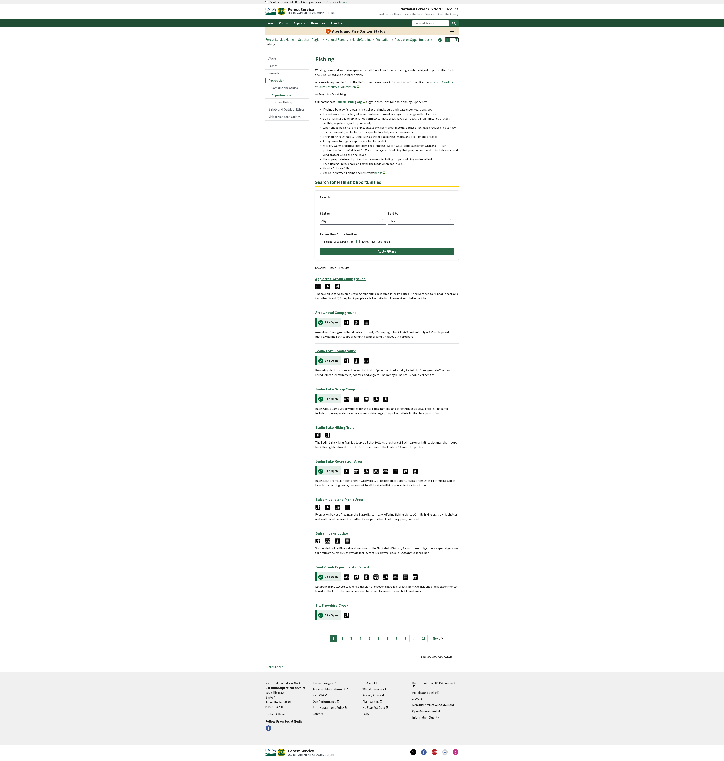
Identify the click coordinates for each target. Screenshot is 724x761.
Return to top (274, 667)
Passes (272, 66)
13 (424, 638)
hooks (378, 173)
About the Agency (448, 14)
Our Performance (324, 702)
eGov (415, 699)
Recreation (276, 80)
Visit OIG (318, 695)
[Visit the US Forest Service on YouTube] (434, 752)
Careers (318, 714)
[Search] (454, 23)
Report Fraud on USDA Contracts (434, 683)
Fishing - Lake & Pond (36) (338, 241)
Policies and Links (424, 693)
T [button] (447, 40)
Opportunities (281, 95)
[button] (439, 39)
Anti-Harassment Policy (329, 708)
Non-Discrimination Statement (433, 705)
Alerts (272, 58)
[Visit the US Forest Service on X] (413, 752)
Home (269, 23)
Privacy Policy (371, 695)
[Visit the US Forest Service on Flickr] (445, 752)
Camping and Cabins (285, 88)
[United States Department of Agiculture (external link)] (271, 11)
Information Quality (425, 717)
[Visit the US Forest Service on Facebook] (424, 752)
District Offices (275, 714)
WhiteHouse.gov (373, 689)
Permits (273, 73)
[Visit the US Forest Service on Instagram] (455, 752)
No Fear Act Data (373, 708)
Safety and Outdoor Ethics (286, 109)
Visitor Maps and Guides (284, 117)
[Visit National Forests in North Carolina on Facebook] (268, 728)
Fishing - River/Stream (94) (375, 241)
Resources (318, 23)
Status (325, 213)
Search (325, 197)
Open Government (424, 711)
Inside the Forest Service (419, 14)
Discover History (282, 102)
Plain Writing (371, 702)
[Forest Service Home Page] (281, 11)
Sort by (393, 213)
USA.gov (368, 683)
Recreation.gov (323, 683)
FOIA (365, 714)
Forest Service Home (388, 14)
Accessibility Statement (329, 689)
